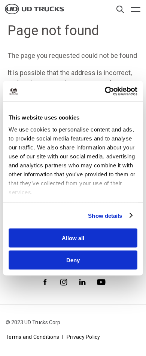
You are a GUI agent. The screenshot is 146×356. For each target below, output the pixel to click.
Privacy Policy (83, 337)
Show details (105, 215)
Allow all (73, 238)
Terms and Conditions (32, 337)
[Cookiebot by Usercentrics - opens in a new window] (105, 91)
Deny (73, 260)
